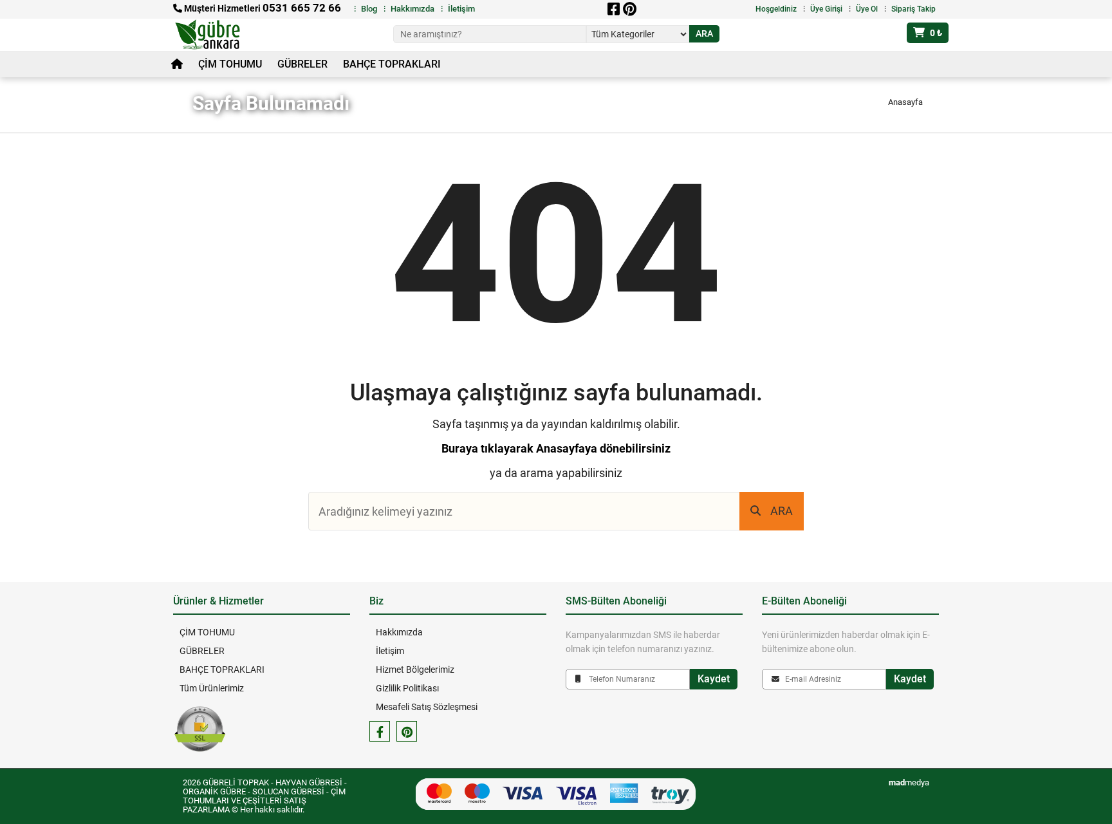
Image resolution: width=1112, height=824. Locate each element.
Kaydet (714, 679)
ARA (781, 511)
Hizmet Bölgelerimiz (415, 669)
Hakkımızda (412, 9)
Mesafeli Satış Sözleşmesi (426, 706)
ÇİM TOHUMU (230, 64)
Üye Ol (867, 9)
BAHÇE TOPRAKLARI (392, 64)
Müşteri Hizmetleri (261, 8)
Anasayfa (905, 102)
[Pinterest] (629, 9)
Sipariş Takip (913, 9)
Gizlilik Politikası (407, 688)
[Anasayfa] (176, 64)
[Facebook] (613, 9)
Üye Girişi (826, 9)
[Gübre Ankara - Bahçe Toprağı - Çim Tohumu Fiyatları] (216, 35)
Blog (369, 9)
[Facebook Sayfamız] (379, 731)
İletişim (461, 9)
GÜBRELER (302, 64)
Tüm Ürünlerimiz (212, 688)
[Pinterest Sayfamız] (406, 731)
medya (909, 782)
